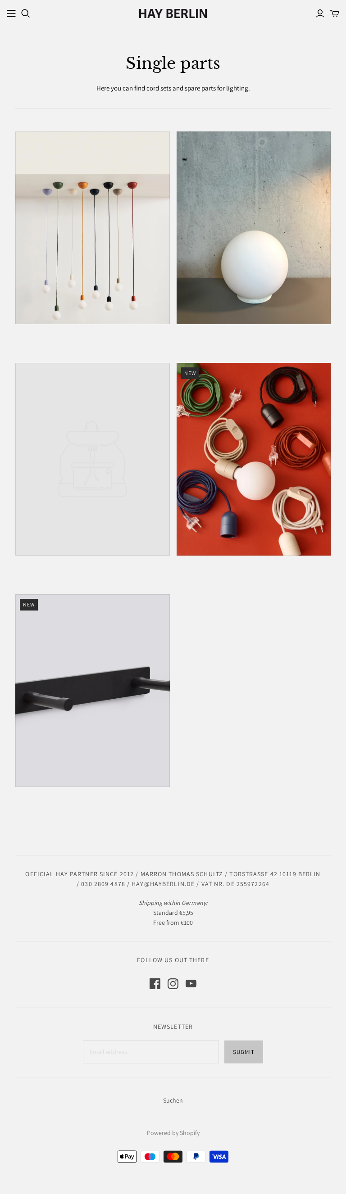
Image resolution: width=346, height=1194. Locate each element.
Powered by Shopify (173, 1133)
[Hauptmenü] (11, 13)
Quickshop (52, 340)
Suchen (173, 1100)
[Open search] (25, 13)
